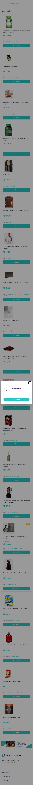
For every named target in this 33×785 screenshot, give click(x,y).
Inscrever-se (16, 399)
